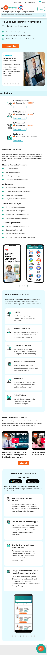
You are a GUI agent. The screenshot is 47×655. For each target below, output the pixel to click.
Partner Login (31, 2)
